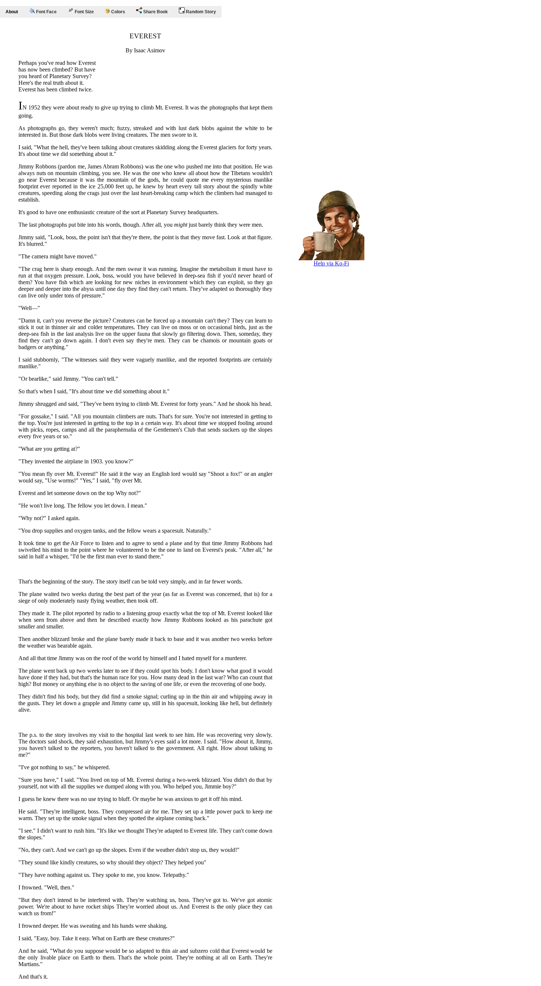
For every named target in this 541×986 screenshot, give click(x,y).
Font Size (84, 11)
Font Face (46, 11)
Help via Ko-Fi (331, 263)
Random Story (200, 11)
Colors (117, 11)
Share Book (155, 11)
